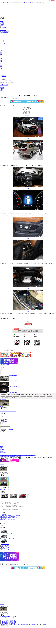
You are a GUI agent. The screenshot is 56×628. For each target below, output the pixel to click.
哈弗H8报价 (13, 394)
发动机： (2, 474)
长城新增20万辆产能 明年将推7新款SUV (8, 623)
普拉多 (26, 455)
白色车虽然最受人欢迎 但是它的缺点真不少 (8, 517)
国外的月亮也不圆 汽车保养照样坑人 (7, 519)
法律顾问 (35, 624)
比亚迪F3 (32, 455)
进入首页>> (6, 466)
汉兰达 (8, 533)
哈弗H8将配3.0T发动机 (13, 392)
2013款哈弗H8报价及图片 (4, 397)
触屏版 (1, 21)
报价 (3, 40)
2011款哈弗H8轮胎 (29, 396)
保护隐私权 (27, 624)
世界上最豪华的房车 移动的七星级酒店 (8, 516)
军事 (1, 63)
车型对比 (2, 24)
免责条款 (31, 624)
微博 (3, 27)
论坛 (3, 44)
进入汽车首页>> (3, 514)
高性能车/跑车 (3, 452)
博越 (2, 548)
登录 (1, 32)
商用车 (7, 31)
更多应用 (2, 17)
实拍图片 (2, 89)
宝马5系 (21, 455)
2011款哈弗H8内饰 (49, 396)
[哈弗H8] (28, 136)
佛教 (1, 67)
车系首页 (2, 87)
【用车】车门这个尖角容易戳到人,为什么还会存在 (10, 502)
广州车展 (12, 350)
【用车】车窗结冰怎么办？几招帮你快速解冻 (9, 509)
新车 (3, 34)
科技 (1, 58)
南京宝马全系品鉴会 (31, 500)
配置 (8, 489)
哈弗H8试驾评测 (33, 394)
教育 (1, 60)
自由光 (2, 546)
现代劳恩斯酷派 (12, 456)
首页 (1, 49)
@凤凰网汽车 (6, 364)
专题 (2, 31)
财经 (1, 51)
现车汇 (4, 43)
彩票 (1, 66)
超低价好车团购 (52, 0)
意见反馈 (38, 624)
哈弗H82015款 (3, 396)
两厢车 (1, 447)
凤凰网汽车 (4, 76)
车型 (3, 37)
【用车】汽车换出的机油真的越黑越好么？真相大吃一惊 (12, 506)
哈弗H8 (17, 103)
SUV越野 (2, 449)
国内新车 (9, 80)
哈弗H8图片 (8, 394)
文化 (1, 61)
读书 (1, 59)
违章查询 (2, 22)
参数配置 (2, 88)
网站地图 (7, 32)
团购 (3, 42)
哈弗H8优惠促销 (39, 394)
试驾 (3, 35)
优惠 (3, 41)
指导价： (2, 472)
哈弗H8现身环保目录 (13, 386)
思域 (13, 455)
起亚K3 (11, 455)
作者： (1, 364)
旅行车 (1, 451)
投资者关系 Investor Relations (12, 624)
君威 (3, 455)
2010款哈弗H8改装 (42, 396)
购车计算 (2, 23)
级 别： (2, 473)
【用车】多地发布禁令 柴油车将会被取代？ (9, 503)
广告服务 (19, 624)
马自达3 (2, 456)
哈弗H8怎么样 (18, 394)
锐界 (8, 538)
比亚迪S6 (7, 456)
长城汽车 (3, 85)
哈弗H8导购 (28, 394)
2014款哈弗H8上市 (36, 396)
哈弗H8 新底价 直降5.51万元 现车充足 (8, 620)
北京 (6, 0)
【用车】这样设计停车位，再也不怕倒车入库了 (10, 505)
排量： (1, 408)
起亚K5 (15, 455)
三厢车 (1, 446)
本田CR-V (3, 545)
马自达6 (18, 455)
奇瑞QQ (16, 456)
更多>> (1, 369)
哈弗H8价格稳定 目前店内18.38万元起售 (8, 621)
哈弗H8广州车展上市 (13, 375)
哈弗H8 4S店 (44, 394)
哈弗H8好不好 (23, 394)
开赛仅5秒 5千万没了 (4, 518)
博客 (1, 65)
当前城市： (2, 419)
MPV (1, 450)
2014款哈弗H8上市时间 (12, 397)
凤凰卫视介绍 (43, 624)
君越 (34, 455)
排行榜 (1, 25)
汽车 (1, 55)
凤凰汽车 (27, 115)
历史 (1, 62)
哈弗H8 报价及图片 (50, 394)
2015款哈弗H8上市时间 (16, 396)
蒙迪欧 (5, 455)
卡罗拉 (29, 455)
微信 (5, 27)
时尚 (1, 54)
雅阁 (1, 455)
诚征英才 (23, 624)
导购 (3, 36)
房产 (1, 57)
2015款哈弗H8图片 (9, 396)
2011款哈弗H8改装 (23, 396)
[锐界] (4, 538)
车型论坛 (2, 93)
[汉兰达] (4, 533)
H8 (7, 85)
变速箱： (2, 409)
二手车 (4, 45)
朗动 (4, 456)
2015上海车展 (3, 30)
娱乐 (1, 52)
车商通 (4, 31)
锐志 (24, 455)
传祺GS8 (2, 547)
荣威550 (19, 456)
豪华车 (1, 448)
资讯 (1, 50)
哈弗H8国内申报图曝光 (13, 380)
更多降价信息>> (3, 421)
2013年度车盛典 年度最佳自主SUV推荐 (10, 617)
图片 (6, 489)
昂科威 (2, 544)
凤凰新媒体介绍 (3, 624)
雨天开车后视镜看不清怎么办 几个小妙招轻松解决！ (10, 515)
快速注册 (4, 32)
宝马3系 (8, 455)
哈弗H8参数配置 (3, 394)
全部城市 (43, 2)
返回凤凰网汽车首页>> (4, 399)
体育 (1, 53)
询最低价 (2, 466)
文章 (1, 91)
